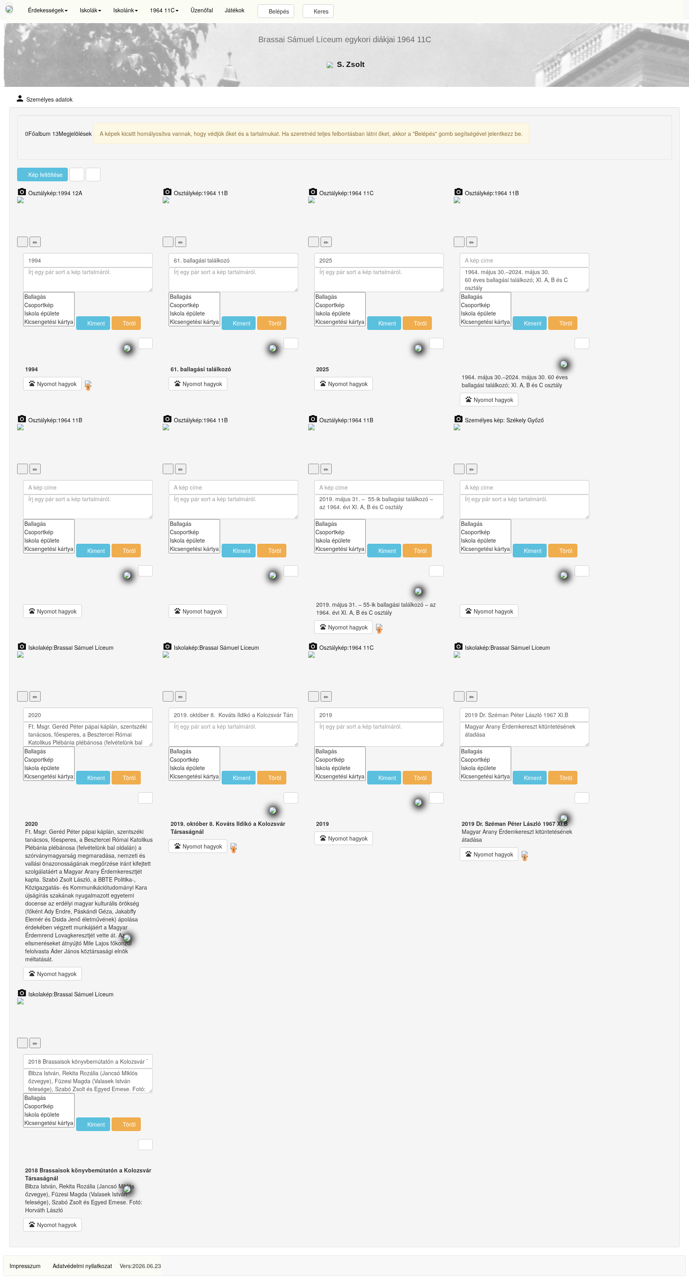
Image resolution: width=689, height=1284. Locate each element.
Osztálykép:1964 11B (195, 193)
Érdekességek (46, 10)
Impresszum (25, 1266)
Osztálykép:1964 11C (341, 193)
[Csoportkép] (49, 305)
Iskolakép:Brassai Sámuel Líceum (65, 647)
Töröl (128, 323)
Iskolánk (123, 10)
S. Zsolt (349, 64)
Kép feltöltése (45, 174)
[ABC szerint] (76, 174)
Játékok (234, 10)
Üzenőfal (202, 10)
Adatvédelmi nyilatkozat (82, 1266)
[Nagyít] (22, 242)
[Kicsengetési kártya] (49, 322)
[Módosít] (35, 242)
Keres (320, 11)
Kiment (95, 323)
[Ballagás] (49, 296)
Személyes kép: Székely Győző (499, 420)
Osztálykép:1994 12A (49, 193)
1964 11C (162, 10)
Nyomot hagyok (52, 384)
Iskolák (88, 10)
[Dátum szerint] (93, 174)
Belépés (278, 11)
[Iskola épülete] (49, 313)
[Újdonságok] (9, 8)
